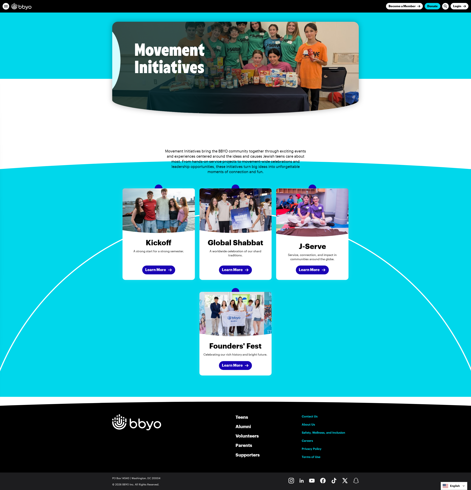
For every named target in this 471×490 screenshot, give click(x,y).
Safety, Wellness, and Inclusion (323, 432)
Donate (432, 6)
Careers (307, 440)
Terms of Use (311, 457)
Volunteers (247, 435)
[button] (6, 6)
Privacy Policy (311, 449)
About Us (308, 424)
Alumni (243, 426)
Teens (242, 417)
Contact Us (310, 416)
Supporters (248, 454)
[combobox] (454, 486)
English (455, 486)
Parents (244, 445)
